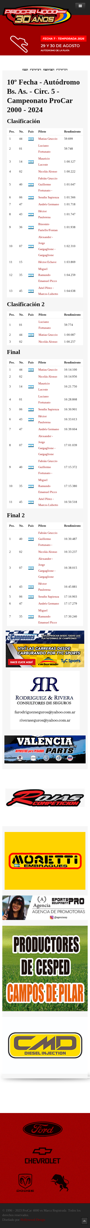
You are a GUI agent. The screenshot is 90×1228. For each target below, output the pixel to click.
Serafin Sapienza (48, 197)
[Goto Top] (84, 1221)
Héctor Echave (47, 262)
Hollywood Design (33, 1220)
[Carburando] (45, 655)
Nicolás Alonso (47, 171)
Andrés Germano (48, 204)
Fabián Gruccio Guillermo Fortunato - (47, 184)
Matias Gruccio (47, 138)
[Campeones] (45, 637)
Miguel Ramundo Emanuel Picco (47, 275)
